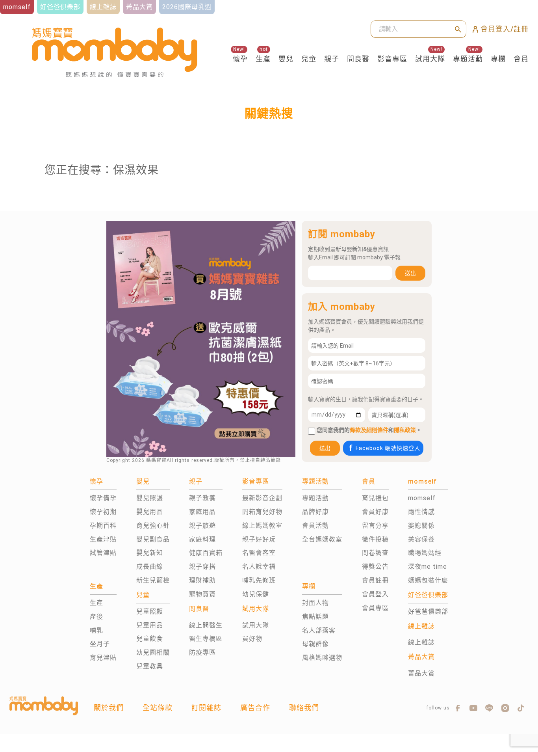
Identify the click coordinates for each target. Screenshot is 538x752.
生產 (263, 59)
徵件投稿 (375, 539)
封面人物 (315, 603)
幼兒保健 (255, 594)
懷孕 (240, 59)
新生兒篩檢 (153, 580)
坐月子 (100, 644)
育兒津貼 (103, 657)
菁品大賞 (421, 673)
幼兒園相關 (153, 652)
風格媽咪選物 (322, 657)
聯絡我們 (304, 708)
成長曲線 (149, 566)
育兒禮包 (375, 498)
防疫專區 (202, 652)
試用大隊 (430, 59)
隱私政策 (405, 430)
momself (422, 498)
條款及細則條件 (369, 430)
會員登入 (375, 594)
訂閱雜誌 (206, 708)
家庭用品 (202, 512)
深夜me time (427, 566)
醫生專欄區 (206, 638)
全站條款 (158, 708)
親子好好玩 (259, 539)
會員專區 (375, 608)
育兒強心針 (153, 525)
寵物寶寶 (202, 594)
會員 (521, 59)
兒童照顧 (149, 611)
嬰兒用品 (149, 512)
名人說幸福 (259, 566)
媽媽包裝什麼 (428, 580)
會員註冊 (375, 580)
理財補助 (202, 580)
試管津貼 (103, 553)
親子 (331, 59)
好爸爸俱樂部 (428, 611)
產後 (96, 616)
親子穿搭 (202, 566)
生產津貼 (103, 539)
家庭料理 (202, 539)
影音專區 (392, 59)
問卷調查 (375, 553)
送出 (410, 273)
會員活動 (315, 525)
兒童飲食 (149, 638)
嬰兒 (285, 59)
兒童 (308, 59)
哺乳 (96, 630)
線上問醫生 (206, 625)
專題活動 (468, 59)
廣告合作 (255, 708)
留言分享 (375, 525)
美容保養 (421, 539)
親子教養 (202, 498)
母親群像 (315, 644)
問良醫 (358, 59)
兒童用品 (149, 625)
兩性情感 (421, 512)
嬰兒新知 (149, 553)
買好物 (252, 638)
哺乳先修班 (259, 580)
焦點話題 (315, 616)
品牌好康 (315, 512)
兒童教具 (149, 666)
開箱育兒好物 (262, 512)
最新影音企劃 (262, 498)
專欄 (498, 59)
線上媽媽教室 (262, 525)
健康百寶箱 (206, 553)
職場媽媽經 (425, 553)
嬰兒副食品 (153, 539)
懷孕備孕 (103, 498)
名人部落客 (319, 630)
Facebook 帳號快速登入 (388, 448)
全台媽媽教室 (322, 539)
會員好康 (375, 512)
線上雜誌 (421, 642)
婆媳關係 (421, 525)
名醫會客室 (259, 553)
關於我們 (109, 708)
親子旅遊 (202, 525)
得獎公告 (375, 566)
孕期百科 (103, 525)
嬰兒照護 (149, 498)
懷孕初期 (103, 512)
